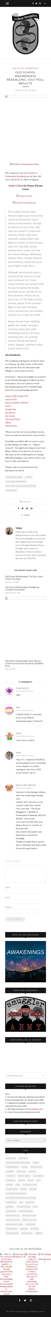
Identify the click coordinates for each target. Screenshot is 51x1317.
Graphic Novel (24, 1176)
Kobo (7, 406)
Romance (10, 1207)
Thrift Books (11, 426)
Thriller (23, 1229)
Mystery (33, 1189)
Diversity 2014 (36, 1167)
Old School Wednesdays (25, 68)
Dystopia (9, 1171)
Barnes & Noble (12, 402)
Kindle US (22, 396)
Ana (18, 707)
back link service (26, 785)
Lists (18, 1184)
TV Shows (34, 1229)
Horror (21, 1180)
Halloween (38, 1176)
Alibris (8, 422)
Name (7, 887)
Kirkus (30, 1180)
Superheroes (11, 1229)
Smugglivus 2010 (25, 1211)
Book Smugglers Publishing (18, 1162)
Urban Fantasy (12, 1233)
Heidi (18, 752)
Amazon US (10, 396)
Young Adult (11, 490)
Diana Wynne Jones (14, 477)
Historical (10, 1180)
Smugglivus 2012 (29, 1215)
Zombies (38, 1233)
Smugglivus (11, 1211)
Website (8, 907)
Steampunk (30, 1224)
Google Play (10, 409)
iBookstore (10, 412)
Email (7, 897)
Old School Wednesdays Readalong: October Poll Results (22, 588)
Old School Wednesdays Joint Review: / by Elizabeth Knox (24, 663)
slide (35, 1207)
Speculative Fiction (14, 1224)
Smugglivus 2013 (12, 1220)
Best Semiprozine (35, 1109)
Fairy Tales (21, 1171)
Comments (25, 501)
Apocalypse (10, 1158)
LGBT (38, 1180)
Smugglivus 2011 (12, 1215)
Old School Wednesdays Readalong (21, 486)
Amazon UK (10, 399)
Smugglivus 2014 (29, 1220)
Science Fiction (23, 1207)
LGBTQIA (9, 1184)
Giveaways (10, 1176)
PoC (21, 1202)
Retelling (30, 1202)
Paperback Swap (12, 419)
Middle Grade (12, 1189)
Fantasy (28, 477)
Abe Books (10, 416)
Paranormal (11, 1202)
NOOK (25, 402)
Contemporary (12, 1167)
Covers (24, 1167)
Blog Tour (23, 1158)
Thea (26, 515)
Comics (36, 1162)
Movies (24, 1189)
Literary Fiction (29, 1184)
